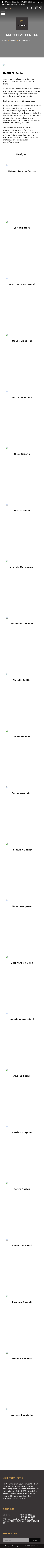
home (10, 137)
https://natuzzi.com (11, 142)
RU (6, 8)
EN (9, 8)
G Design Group (32, 1546)
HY (3, 8)
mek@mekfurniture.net (14, 4)
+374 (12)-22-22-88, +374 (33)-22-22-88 (19, 2)
